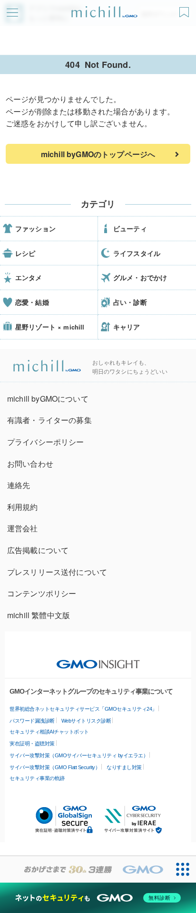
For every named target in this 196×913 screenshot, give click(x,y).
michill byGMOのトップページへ (98, 154)
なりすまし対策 (124, 767)
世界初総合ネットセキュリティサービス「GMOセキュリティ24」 (83, 709)
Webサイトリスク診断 (86, 721)
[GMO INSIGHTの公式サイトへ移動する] (98, 659)
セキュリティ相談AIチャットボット (49, 731)
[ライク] (185, 8)
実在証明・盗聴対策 (32, 743)
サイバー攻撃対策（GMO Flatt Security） (55, 767)
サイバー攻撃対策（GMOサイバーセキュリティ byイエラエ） (79, 755)
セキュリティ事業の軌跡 (37, 778)
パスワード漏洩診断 (32, 721)
